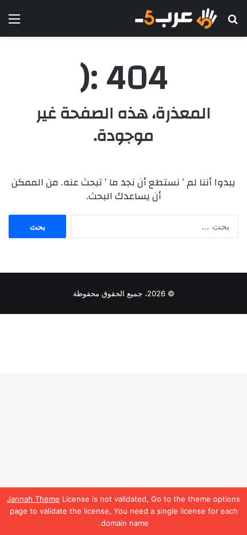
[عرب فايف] (175, 18)
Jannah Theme (33, 498)
